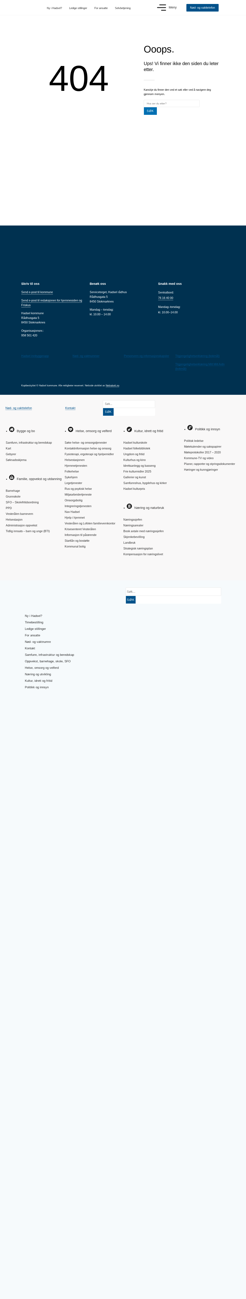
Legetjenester (73, 483)
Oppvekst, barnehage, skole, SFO (48, 661)
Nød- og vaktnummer (86, 355)
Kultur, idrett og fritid (38, 680)
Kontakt (70, 408)
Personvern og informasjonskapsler (146, 355)
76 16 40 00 (165, 297)
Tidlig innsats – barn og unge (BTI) (28, 531)
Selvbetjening (123, 8)
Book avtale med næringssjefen (143, 531)
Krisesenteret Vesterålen (80, 529)
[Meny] (161, 7)
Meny (173, 7)
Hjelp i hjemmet (75, 517)
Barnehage (13, 490)
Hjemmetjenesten (76, 465)
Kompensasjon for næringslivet (143, 554)
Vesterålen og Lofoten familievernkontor (90, 523)
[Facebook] (11, 569)
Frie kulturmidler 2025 (137, 471)
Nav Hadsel (72, 511)
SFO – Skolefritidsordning (22, 502)
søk (150, 110)
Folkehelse (72, 471)
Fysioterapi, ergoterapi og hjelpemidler (89, 454)
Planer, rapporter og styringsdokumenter (209, 463)
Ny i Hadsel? (54, 8)
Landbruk (129, 542)
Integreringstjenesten (78, 506)
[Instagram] (23, 569)
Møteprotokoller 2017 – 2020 (202, 452)
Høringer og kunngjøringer (201, 469)
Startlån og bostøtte (77, 540)
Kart (8, 448)
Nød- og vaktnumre (38, 642)
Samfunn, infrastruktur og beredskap (29, 442)
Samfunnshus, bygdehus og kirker (145, 483)
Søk (108, 411)
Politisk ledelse (193, 440)
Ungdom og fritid (133, 454)
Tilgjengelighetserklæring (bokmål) (197, 355)
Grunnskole (13, 496)
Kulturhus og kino (134, 459)
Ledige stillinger (78, 8)
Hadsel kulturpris (134, 488)
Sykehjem (71, 477)
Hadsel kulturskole (135, 442)
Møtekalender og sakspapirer (202, 446)
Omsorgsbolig (73, 500)
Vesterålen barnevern (19, 513)
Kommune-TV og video (199, 458)
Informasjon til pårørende (81, 534)
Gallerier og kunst (134, 477)
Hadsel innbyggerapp (35, 355)
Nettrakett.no (112, 385)
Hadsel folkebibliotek (136, 448)
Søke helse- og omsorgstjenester (86, 442)
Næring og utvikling (38, 674)
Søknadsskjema (16, 459)
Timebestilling (34, 622)
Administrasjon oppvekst (21, 525)
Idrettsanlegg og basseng (139, 465)
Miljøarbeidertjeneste (78, 494)
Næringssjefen (132, 519)
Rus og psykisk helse (78, 488)
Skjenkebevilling (134, 536)
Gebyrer (11, 454)
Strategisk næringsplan (138, 548)
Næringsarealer (133, 525)
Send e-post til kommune (37, 292)
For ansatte (101, 8)
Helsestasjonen (75, 459)
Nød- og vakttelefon (18, 408)
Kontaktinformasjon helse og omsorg (88, 448)
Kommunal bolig (75, 546)
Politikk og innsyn (37, 687)
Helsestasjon (14, 519)
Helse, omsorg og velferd (42, 668)
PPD (9, 508)
